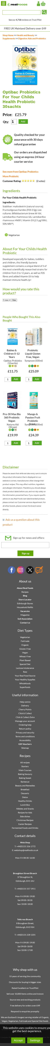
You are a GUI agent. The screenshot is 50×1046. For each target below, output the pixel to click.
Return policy (25, 728)
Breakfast (25, 789)
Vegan (25, 652)
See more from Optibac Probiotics (20, 171)
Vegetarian (25, 637)
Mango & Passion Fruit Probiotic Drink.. (32, 418)
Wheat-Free (25, 656)
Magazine (25, 615)
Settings (35, 1040)
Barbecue (25, 781)
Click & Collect (25, 713)
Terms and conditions (25, 736)
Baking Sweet (25, 778)
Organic (25, 645)
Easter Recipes (25, 824)
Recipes (25, 592)
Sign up (25, 553)
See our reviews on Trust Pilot (25, 19)
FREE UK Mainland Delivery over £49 (25, 28)
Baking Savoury (25, 774)
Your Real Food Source (25, 675)
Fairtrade (25, 641)
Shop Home (8, 35)
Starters (25, 766)
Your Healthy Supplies (25, 679)
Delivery (25, 705)
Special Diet (25, 664)
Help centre (25, 701)
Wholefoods (25, 683)
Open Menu (3, 3)
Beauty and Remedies (25, 785)
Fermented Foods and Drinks (25, 828)
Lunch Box (25, 804)
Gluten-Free (25, 648)
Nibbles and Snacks (25, 808)
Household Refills (25, 607)
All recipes (25, 762)
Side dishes (25, 816)
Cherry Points (25, 709)
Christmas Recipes (25, 820)
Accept (18, 1040)
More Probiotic (11, 176)
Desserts (25, 793)
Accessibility (25, 740)
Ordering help (25, 724)
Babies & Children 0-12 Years (12, 353)
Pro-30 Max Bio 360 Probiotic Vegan (12, 417)
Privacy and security (25, 732)
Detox (25, 797)
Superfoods (25, 687)
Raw (25, 671)
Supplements (9, 38)
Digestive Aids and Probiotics (32, 38)
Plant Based (25, 660)
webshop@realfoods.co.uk (26, 850)
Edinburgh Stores (25, 603)
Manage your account (25, 721)
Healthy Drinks (25, 801)
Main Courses (25, 770)
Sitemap (25, 748)
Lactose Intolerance (25, 668)
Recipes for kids (25, 812)
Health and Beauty (25, 35)
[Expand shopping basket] (43, 3)
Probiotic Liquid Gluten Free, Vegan (32, 353)
